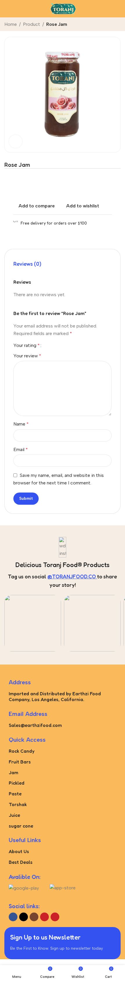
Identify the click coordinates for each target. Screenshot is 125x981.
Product (31, 24)
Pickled (16, 783)
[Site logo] (62, 8)
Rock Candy (22, 751)
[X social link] (23, 917)
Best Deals (21, 862)
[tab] (27, 264)
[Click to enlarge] (15, 141)
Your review (27, 356)
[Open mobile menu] (6, 9)
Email (20, 449)
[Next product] (117, 24)
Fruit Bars (20, 762)
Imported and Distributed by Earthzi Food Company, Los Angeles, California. (55, 697)
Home (10, 24)
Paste (15, 794)
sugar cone (21, 826)
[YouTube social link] (44, 917)
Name (21, 424)
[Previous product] (103, 24)
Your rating (26, 345)
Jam (13, 772)
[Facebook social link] (13, 917)
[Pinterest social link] (55, 917)
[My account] (118, 9)
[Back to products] (110, 24)
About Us (19, 851)
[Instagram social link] (34, 917)
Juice (14, 815)
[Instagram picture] (32, 623)
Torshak (18, 804)
